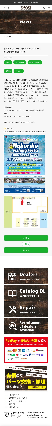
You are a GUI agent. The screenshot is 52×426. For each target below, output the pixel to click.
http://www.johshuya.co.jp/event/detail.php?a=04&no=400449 (24, 131)
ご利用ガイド (14, 395)
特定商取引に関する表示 (18, 398)
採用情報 (12, 404)
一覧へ (26, 244)
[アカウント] (43, 7)
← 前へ (26, 238)
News (10, 36)
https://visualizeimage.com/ (37, 417)
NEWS (8, 71)
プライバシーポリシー (17, 401)
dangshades (20, 62)
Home (4, 36)
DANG (8, 62)
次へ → (26, 250)
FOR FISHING (34, 62)
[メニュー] (2, 8)
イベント (18, 71)
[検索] (8, 7)
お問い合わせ (14, 407)
